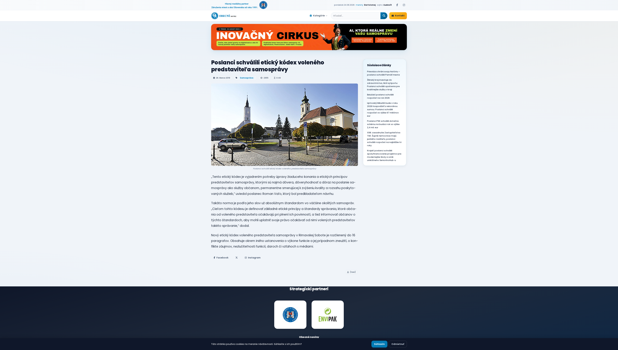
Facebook (222, 257)
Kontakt (400, 15)
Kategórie (319, 15)
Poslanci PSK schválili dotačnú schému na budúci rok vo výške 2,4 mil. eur (383, 124)
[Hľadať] (383, 15)
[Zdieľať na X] (236, 257)
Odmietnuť (397, 344)
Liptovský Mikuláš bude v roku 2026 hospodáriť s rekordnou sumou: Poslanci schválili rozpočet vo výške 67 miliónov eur (383, 109)
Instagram (254, 257)
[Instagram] (404, 5)
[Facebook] (397, 5)
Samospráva (246, 77)
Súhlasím (379, 344)
